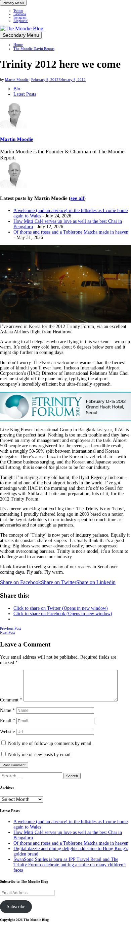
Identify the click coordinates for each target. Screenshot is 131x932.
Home (18, 44)
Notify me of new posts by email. (40, 754)
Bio (16, 88)
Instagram (20, 17)
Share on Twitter (58, 582)
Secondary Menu (21, 35)
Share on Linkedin (96, 582)
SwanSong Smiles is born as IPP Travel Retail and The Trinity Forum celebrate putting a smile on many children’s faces (69, 865)
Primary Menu (13, 3)
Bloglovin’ (20, 21)
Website (7, 731)
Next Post (7, 632)
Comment (11, 699)
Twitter (18, 10)
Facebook (19, 14)
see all (77, 198)
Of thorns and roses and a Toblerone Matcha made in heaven (70, 232)
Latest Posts (24, 94)
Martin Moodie (17, 80)
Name (7, 710)
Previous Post (10, 628)
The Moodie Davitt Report (33, 49)
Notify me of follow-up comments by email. (50, 743)
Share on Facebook (20, 582)
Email (7, 720)
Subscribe (16, 906)
